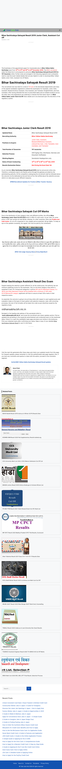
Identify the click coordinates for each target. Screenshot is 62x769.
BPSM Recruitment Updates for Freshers (23, 182)
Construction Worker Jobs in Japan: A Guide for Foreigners (21, 705)
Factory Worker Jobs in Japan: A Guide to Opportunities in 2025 (23, 711)
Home (15, 763)
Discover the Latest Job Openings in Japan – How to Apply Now (23, 708)
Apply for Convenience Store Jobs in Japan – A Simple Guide (22, 716)
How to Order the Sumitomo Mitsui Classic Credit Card (20, 725)
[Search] (29, 689)
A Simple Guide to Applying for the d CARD (16, 739)
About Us (21, 763)
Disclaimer (36, 763)
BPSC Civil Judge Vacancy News (25, 252)
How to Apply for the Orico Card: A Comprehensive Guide (21, 741)
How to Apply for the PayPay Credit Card (15, 755)
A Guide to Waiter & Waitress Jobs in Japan (16, 714)
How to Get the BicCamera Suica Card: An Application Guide (22, 730)
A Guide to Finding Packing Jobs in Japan (15, 722)
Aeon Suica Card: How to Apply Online (14, 750)
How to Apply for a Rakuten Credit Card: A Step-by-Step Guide (23, 744)
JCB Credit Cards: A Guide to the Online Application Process (22, 736)
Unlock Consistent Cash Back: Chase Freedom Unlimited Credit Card (24, 703)
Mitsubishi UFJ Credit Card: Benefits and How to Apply (20, 728)
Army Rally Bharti (41, 252)
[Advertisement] (31, 14)
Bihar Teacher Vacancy (44, 182)
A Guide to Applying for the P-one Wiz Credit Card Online (20, 747)
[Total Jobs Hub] (10, 30)
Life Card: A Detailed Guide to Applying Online (17, 752)
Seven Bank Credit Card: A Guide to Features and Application (22, 733)
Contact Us (28, 763)
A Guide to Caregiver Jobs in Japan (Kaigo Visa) (18, 719)
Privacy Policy (45, 763)
